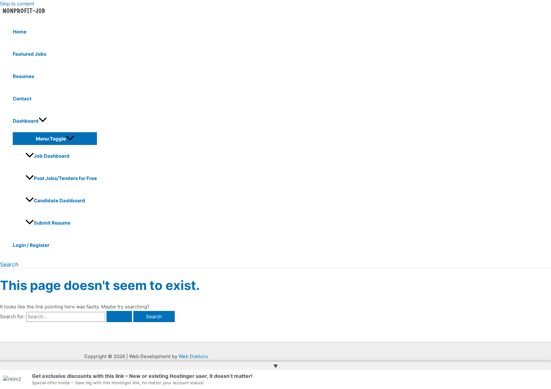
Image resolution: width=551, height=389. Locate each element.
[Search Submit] (119, 316)
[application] (43, 121)
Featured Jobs (29, 54)
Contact (22, 99)
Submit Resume (52, 223)
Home (19, 32)
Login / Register (31, 245)
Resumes (23, 76)
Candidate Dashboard (59, 201)
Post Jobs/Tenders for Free (65, 178)
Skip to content (17, 4)
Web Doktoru (193, 356)
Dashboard (26, 121)
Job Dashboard (52, 156)
